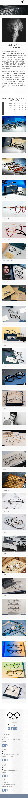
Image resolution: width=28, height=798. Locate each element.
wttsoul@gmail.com (15, 725)
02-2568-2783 (13, 722)
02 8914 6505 (7, 782)
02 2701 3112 (7, 768)
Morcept (24, 795)
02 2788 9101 (7, 752)
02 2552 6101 (7, 737)
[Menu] (25, 2)
